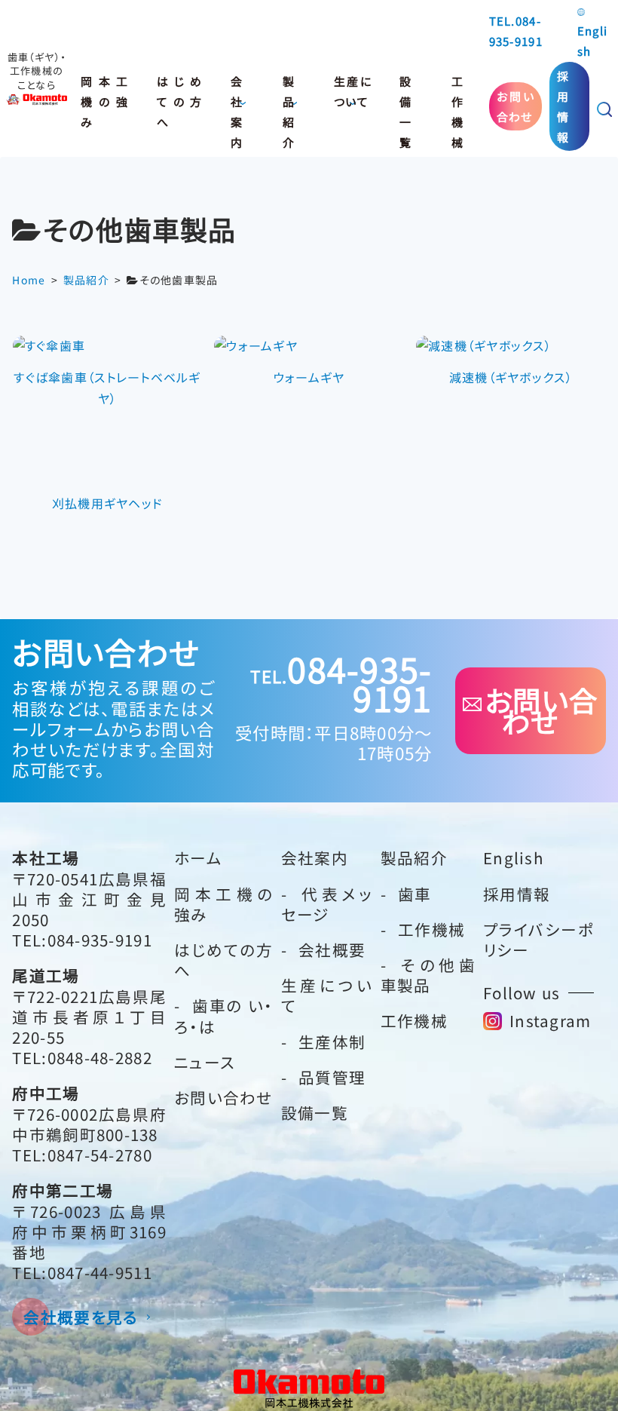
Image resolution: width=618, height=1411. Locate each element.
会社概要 (332, 949)
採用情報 (563, 107)
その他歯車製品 (428, 974)
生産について (353, 91)
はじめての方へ (180, 94)
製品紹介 (289, 94)
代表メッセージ (327, 903)
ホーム (198, 857)
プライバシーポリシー (538, 939)
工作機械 (457, 94)
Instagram (550, 1020)
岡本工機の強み (104, 94)
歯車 (415, 893)
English (592, 41)
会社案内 (237, 94)
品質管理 (332, 1077)
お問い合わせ (516, 106)
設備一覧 (405, 94)
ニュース (204, 1062)
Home (28, 279)
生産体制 (332, 1041)
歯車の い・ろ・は (224, 1015)
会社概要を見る (80, 1316)
